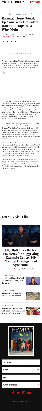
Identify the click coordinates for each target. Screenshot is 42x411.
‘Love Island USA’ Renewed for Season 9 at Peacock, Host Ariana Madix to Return (13, 310)
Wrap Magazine (10, 385)
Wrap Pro (7, 370)
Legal (5, 377)
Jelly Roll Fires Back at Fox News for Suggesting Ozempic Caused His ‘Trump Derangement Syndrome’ (21, 257)
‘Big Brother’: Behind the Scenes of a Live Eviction (11, 294)
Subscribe (35, 2)
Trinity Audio (20, 54)
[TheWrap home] (16, 2)
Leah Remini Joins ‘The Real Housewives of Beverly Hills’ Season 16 (13, 280)
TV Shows (5, 275)
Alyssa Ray (13, 269)
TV (32, 14)
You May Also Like (15, 216)
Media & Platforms (22, 14)
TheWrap (7, 362)
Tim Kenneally (5, 36)
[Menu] (4, 2)
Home (11, 14)
